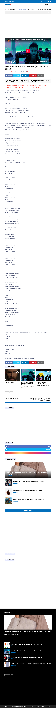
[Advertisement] (28, 24)
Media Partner (36, 707)
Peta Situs (48, 706)
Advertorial (7, 675)
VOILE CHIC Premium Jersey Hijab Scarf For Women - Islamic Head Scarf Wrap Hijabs (27, 631)
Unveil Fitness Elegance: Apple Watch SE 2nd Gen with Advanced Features (27, 9)
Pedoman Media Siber (40, 706)
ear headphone (48, 9)
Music (28, 71)
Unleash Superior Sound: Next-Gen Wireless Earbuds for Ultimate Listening (26, 85)
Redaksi (32, 706)
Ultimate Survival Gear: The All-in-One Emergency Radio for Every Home (25, 88)
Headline (7, 392)
